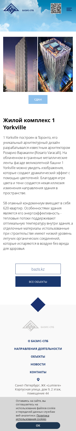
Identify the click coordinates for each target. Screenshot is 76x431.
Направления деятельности (38, 349)
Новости (38, 364)
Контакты (38, 372)
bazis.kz (38, 269)
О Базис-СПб (38, 341)
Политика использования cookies (32, 417)
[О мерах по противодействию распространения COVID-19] (56, 8)
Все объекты (38, 282)
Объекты (38, 356)
